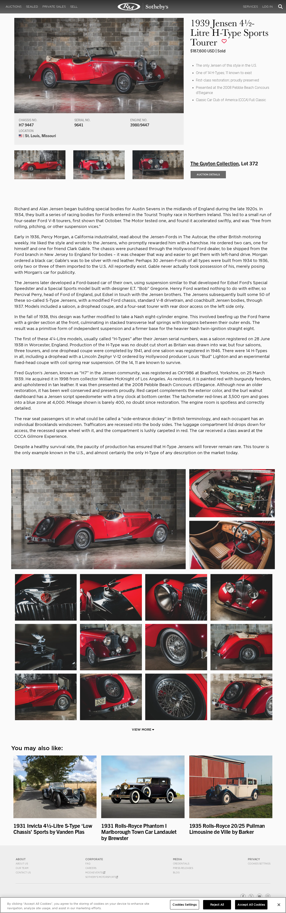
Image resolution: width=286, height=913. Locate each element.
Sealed (32, 6)
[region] (143, 905)
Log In (267, 6)
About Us (22, 863)
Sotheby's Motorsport (100, 877)
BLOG (176, 872)
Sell (74, 6)
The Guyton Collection (214, 163)
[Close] (279, 905)
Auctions (13, 6)
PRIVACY (254, 859)
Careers (90, 868)
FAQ (87, 863)
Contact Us (23, 872)
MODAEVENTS (94, 872)
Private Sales (54, 6)
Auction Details (208, 174)
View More (142, 729)
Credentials (181, 863)
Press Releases (183, 868)
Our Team (22, 868)
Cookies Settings (259, 863)
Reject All (217, 904)
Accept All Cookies (251, 904)
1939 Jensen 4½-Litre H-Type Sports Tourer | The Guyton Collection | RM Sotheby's (143, 6)
